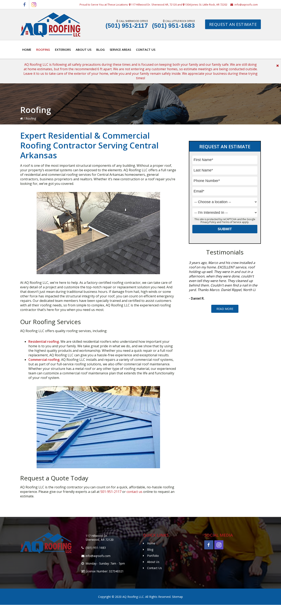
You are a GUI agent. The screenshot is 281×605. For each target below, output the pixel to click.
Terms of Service (231, 222)
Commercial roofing (43, 359)
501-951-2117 (110, 491)
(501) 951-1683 (173, 25)
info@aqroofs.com (246, 4)
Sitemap (177, 597)
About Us (153, 562)
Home (151, 543)
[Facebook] (24, 4)
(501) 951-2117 (127, 25)
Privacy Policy (208, 222)
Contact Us (154, 568)
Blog (150, 549)
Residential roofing (43, 341)
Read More (224, 309)
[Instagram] (33, 4)
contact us (134, 491)
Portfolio (153, 556)
